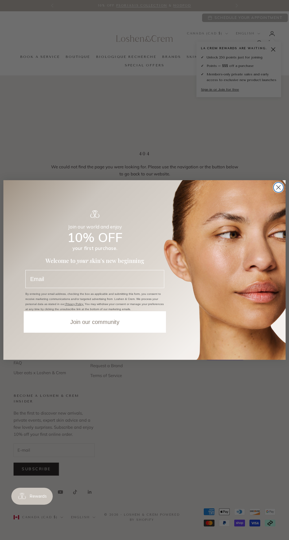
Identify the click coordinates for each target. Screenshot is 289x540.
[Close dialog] (278, 187)
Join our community (94, 322)
